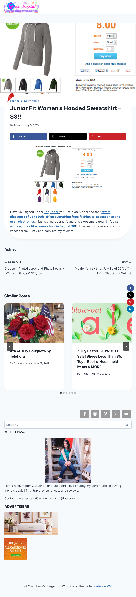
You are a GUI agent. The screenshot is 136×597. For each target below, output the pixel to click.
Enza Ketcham (21, 363)
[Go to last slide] (10, 346)
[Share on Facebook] (130, 287)
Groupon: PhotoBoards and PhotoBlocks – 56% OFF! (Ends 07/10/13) (34, 268)
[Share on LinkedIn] (130, 309)
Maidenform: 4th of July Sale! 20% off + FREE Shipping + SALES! (103, 268)
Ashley (17, 125)
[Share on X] (130, 294)
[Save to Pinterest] (130, 302)
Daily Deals (31, 101)
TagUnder (51, 212)
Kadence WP (103, 586)
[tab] (61, 393)
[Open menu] (128, 7)
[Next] (126, 346)
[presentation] (34, 323)
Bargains (16, 101)
